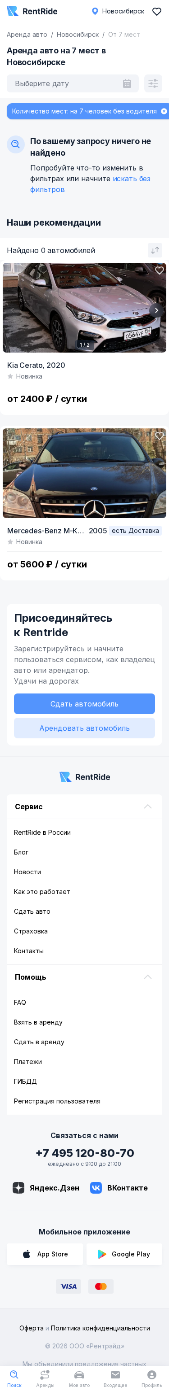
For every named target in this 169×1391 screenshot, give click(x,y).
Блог (21, 852)
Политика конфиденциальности (100, 1328)
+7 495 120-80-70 (84, 1153)
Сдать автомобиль (84, 703)
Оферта (31, 1328)
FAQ (20, 1002)
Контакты (29, 951)
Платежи (28, 1061)
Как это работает (42, 891)
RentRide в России (42, 832)
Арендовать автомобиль (84, 728)
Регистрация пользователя (57, 1101)
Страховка (31, 931)
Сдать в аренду (39, 1042)
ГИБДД (25, 1081)
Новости (27, 872)
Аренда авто (27, 34)
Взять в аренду (38, 1022)
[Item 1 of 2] (84, 308)
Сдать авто (32, 911)
